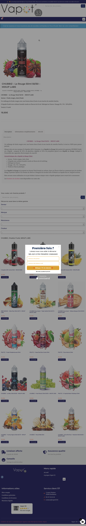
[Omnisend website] (43, 277)
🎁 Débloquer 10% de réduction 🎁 (43, 268)
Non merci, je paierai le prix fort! (43, 271)
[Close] (59, 247)
